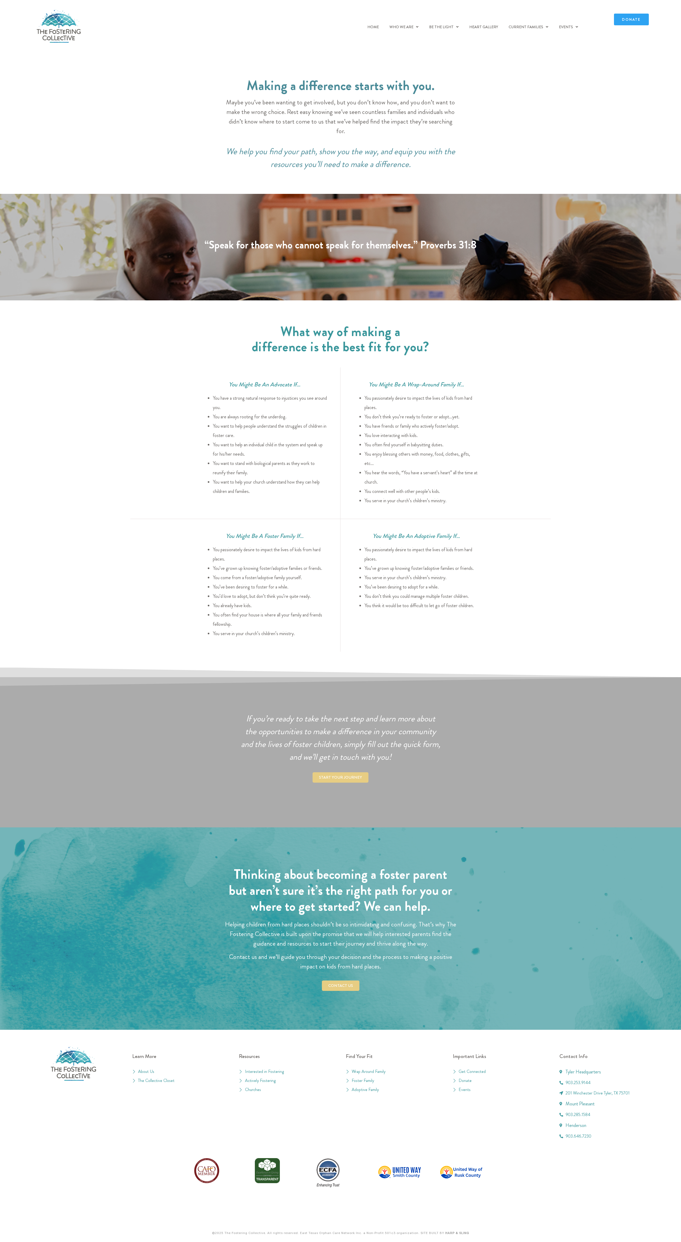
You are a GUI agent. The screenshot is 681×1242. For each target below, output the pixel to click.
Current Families (526, 27)
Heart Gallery (483, 27)
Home (373, 27)
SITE (424, 1233)
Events (566, 27)
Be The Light (441, 27)
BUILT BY (448, 1233)
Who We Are (401, 27)
